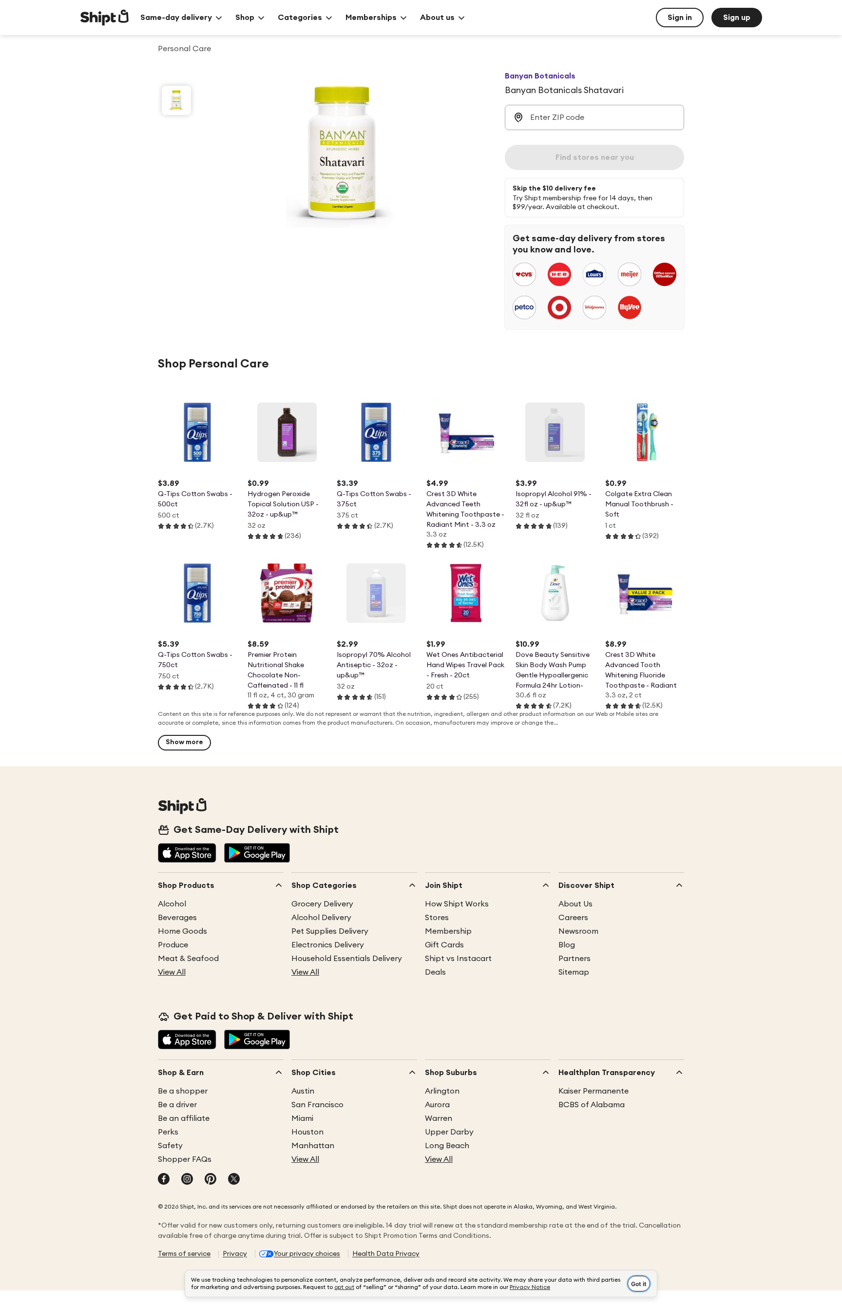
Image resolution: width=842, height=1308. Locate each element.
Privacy (235, 1253)
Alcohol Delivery (321, 918)
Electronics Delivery (327, 945)
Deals (435, 972)
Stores (437, 918)
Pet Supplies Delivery (329, 931)
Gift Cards (444, 945)
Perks (168, 1132)
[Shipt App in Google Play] (257, 854)
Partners (574, 958)
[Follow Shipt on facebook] (164, 1180)
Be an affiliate (184, 1118)
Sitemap (573, 972)
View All (172, 972)
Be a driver (177, 1105)
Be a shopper (183, 1091)
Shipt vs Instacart (458, 958)
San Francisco (317, 1105)
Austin (302, 1091)
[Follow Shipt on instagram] (187, 1180)
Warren (438, 1118)
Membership (448, 931)
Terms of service (184, 1253)
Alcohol (172, 904)
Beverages (177, 918)
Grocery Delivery (322, 904)
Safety (170, 1146)
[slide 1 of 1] (176, 100)
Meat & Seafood (188, 958)
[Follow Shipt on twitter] (234, 1180)
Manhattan (312, 1146)
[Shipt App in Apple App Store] (187, 854)
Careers (573, 918)
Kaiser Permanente (593, 1091)
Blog (566, 945)
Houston (307, 1132)
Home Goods (182, 931)
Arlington (442, 1091)
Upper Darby (449, 1132)
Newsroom (578, 931)
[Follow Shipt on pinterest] (210, 1180)
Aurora (437, 1105)
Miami (302, 1118)
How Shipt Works (457, 904)
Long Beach (447, 1146)
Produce (173, 945)
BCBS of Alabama (591, 1105)
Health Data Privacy (386, 1253)
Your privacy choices (307, 1253)
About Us (575, 904)
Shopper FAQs (184, 1159)
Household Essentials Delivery (346, 958)
